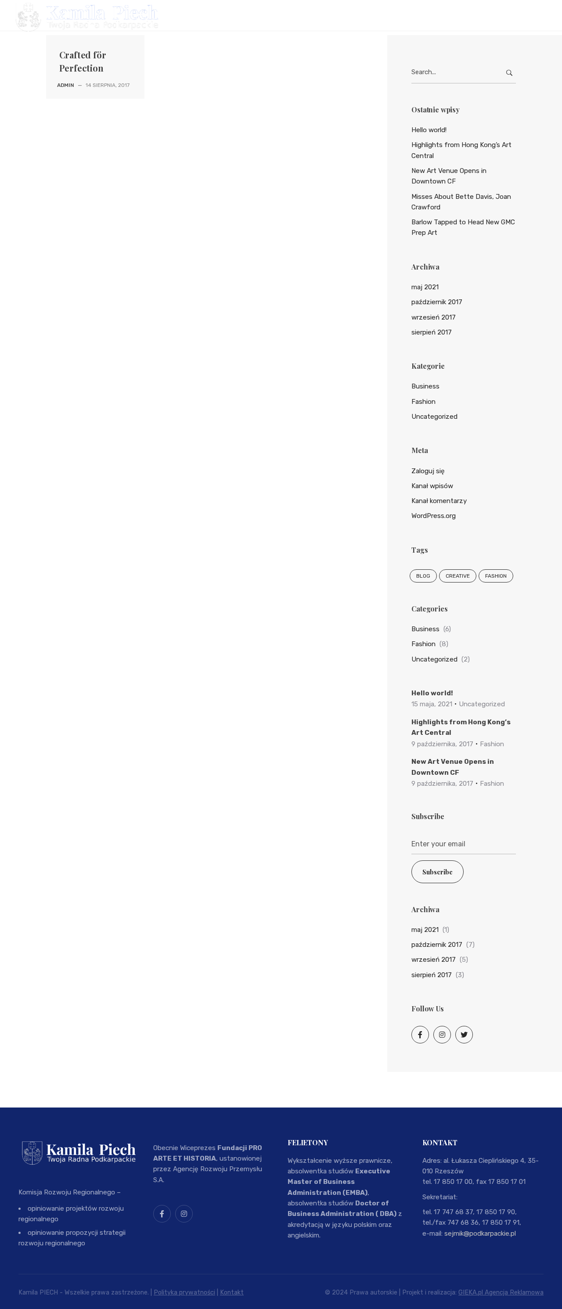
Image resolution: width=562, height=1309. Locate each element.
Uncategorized (434, 417)
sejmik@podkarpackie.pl (480, 1233)
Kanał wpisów (432, 486)
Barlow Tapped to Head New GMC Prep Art (463, 227)
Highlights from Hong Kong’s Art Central (461, 150)
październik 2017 (436, 302)
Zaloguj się (428, 471)
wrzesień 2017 (433, 317)
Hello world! (429, 130)
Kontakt (232, 1292)
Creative (458, 576)
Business (425, 386)
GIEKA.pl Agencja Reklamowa (501, 1292)
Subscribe (437, 871)
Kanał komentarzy (439, 501)
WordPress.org (433, 516)
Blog (423, 576)
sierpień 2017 (431, 332)
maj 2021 (425, 287)
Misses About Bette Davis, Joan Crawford (461, 202)
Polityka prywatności (184, 1292)
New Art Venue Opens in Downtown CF (448, 176)
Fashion (423, 402)
